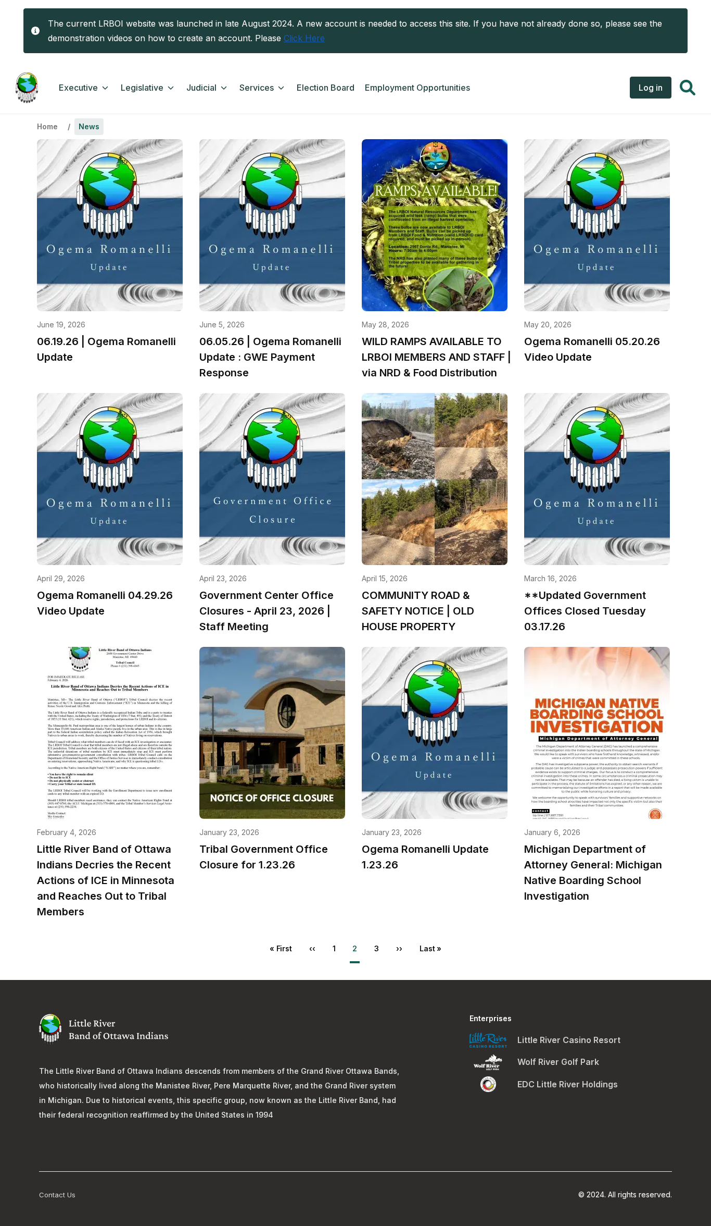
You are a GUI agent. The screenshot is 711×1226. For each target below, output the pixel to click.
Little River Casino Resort (568, 1040)
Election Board (325, 87)
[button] (687, 89)
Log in (651, 87)
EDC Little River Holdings (567, 1084)
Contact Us (57, 1195)
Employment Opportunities (417, 87)
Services (256, 87)
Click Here (304, 38)
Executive (78, 87)
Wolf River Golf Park (558, 1062)
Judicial (201, 87)
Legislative (142, 87)
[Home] (27, 87)
